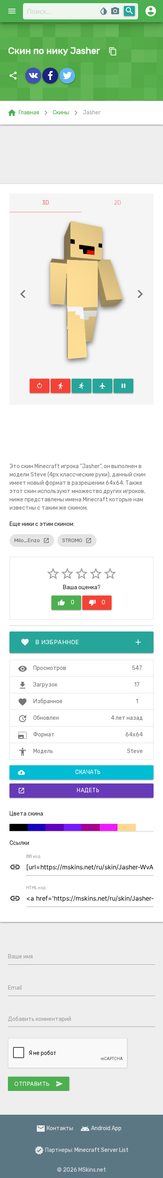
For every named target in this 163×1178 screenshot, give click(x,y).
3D (45, 202)
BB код (33, 856)
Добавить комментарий (39, 1019)
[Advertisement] (81, 154)
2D (117, 202)
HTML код (36, 888)
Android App (100, 1128)
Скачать (59, 772)
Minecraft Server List (101, 1150)
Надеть (58, 790)
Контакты (54, 1128)
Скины (61, 112)
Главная (23, 113)
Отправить (38, 1083)
